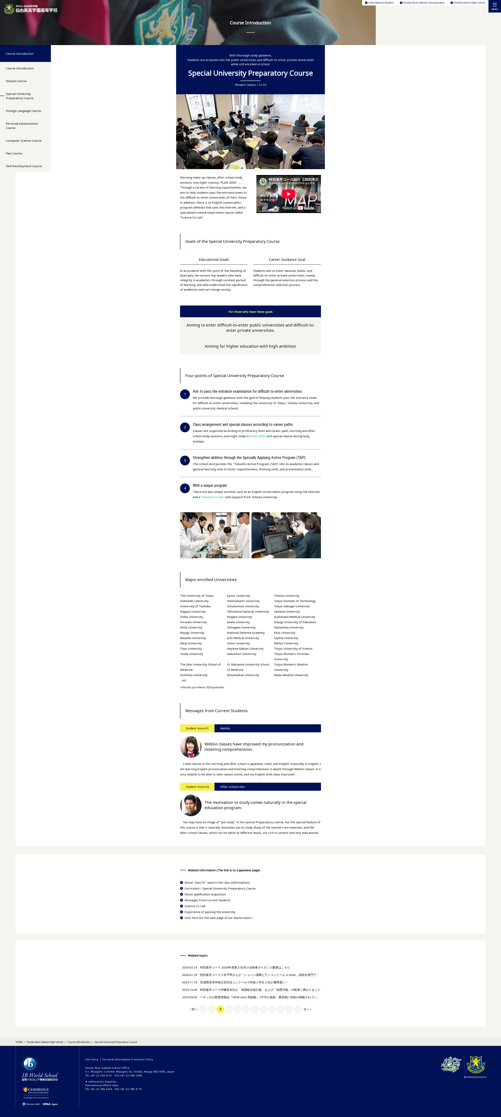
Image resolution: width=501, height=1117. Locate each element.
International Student (381, 2)
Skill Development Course (24, 166)
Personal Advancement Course (22, 125)
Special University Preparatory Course (19, 96)
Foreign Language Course (23, 111)
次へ (306, 1009)
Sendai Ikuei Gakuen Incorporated (423, 2)
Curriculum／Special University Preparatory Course (220, 888)
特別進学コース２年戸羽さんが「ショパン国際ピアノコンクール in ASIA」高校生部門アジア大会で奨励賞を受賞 (274, 975)
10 (280, 1009)
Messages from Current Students (208, 900)
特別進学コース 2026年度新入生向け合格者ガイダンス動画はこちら (245, 967)
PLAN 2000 (257, 436)
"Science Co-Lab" (212, 497)
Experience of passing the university (210, 912)
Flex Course (14, 153)
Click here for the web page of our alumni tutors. (219, 918)
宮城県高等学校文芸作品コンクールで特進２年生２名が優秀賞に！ (244, 982)
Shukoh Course (16, 81)
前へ (195, 1009)
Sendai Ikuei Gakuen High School (45, 1042)
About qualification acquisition (205, 894)
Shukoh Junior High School (469, 2)
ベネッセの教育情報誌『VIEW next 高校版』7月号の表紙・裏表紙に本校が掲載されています (261, 997)
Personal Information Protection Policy (128, 1059)
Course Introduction (19, 53)
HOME (19, 1042)
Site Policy (91, 1059)
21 (297, 1009)
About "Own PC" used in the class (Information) (217, 882)
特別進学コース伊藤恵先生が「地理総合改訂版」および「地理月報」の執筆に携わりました (260, 990)
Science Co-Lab (195, 906)
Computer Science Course (23, 140)
